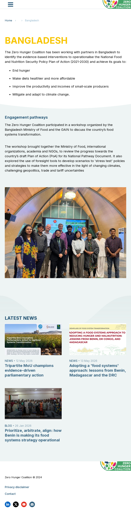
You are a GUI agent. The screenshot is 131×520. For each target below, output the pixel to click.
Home (8, 20)
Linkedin (8, 504)
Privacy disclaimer (17, 487)
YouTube (24, 504)
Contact (10, 493)
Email (32, 504)
